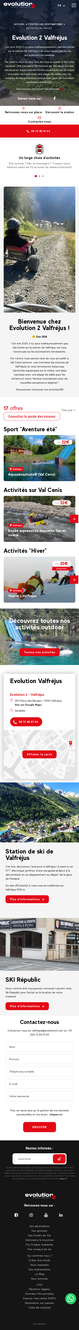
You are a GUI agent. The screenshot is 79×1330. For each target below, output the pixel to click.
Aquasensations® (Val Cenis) (31, 474)
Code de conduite (39, 1307)
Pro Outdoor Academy (39, 1244)
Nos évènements (39, 1269)
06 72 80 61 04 (28, 722)
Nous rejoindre (39, 1264)
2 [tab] (39, 176)
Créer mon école (39, 1260)
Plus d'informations (25, 899)
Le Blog (39, 1274)
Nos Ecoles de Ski (39, 1235)
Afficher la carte (39, 754)
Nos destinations (39, 1226)
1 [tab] (36, 176)
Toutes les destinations (45, 24)
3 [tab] (43, 176)
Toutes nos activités (39, 652)
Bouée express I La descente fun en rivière (37, 532)
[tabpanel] (39, 156)
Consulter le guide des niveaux (31, 416)
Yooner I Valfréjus (22, 596)
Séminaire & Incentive (39, 1239)
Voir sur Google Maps (28, 704)
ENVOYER (39, 1127)
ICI (61, 88)
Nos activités (39, 1230)
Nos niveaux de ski (39, 1249)
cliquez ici (55, 1114)
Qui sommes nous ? (39, 1255)
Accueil (19, 24)
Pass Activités (39, 1278)
